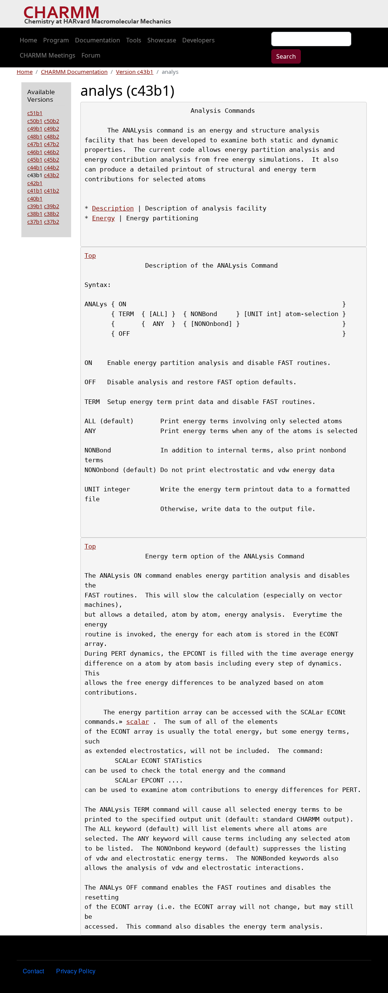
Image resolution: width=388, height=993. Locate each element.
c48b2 (51, 136)
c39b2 (51, 206)
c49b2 (51, 128)
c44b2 (51, 167)
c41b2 (51, 190)
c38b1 (34, 213)
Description (113, 208)
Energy (103, 218)
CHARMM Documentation (74, 71)
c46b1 (34, 152)
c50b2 (51, 121)
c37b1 (34, 221)
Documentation (97, 40)
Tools (133, 40)
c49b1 (34, 128)
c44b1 (34, 167)
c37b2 (51, 221)
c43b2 (51, 175)
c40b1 (34, 198)
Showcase (161, 40)
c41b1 (34, 190)
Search (286, 56)
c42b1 (34, 183)
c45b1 (34, 159)
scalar (137, 721)
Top (90, 255)
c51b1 (34, 113)
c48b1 (34, 136)
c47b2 (51, 144)
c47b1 (34, 144)
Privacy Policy (75, 970)
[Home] (100, 14)
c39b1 (34, 206)
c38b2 (51, 213)
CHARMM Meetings (47, 55)
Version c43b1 (134, 71)
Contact (33, 970)
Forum (90, 55)
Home (28, 40)
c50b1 (34, 121)
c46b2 (51, 152)
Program (56, 40)
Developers (198, 40)
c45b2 (51, 159)
